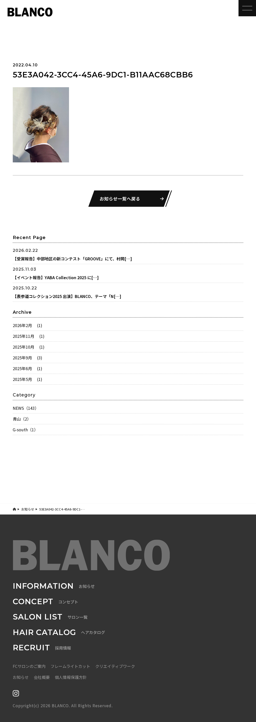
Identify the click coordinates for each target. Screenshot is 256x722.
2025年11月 (28, 336)
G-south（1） (25, 430)
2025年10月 (28, 347)
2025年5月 (27, 379)
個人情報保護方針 (71, 677)
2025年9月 (27, 358)
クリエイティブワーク (115, 666)
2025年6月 (27, 368)
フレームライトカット (70, 666)
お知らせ (27, 509)
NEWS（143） (26, 408)
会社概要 (42, 677)
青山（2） (22, 419)
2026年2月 (27, 325)
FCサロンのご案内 (29, 666)
